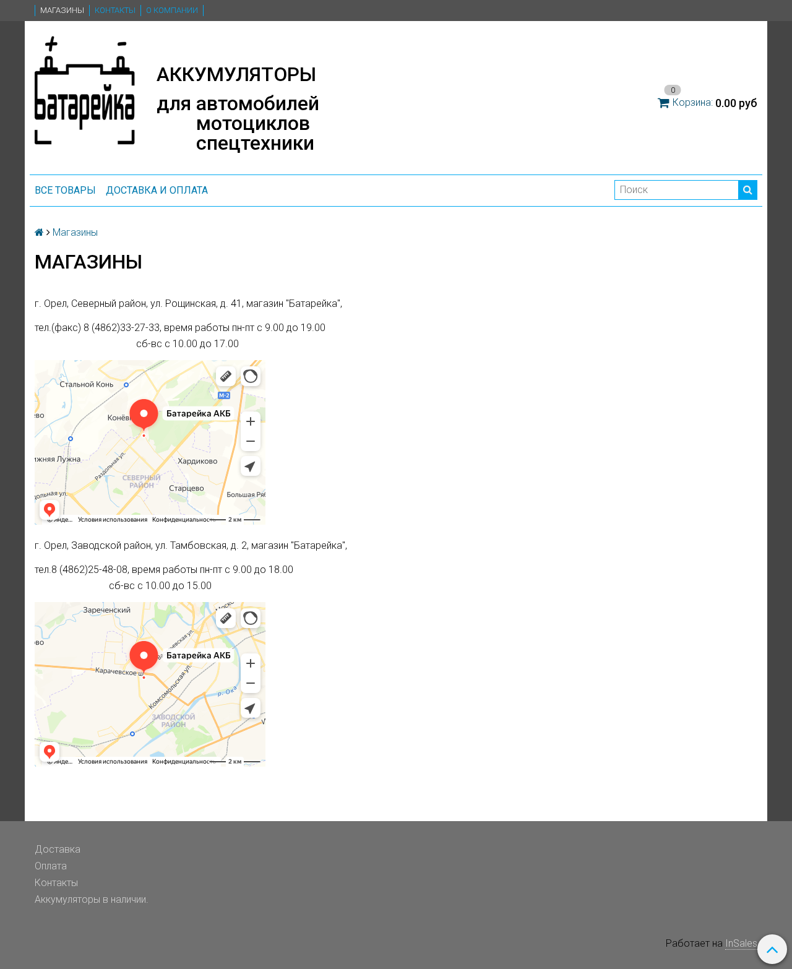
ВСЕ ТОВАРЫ (65, 190)
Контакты (115, 10)
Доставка (57, 849)
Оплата (51, 866)
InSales (741, 943)
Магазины (62, 10)
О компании (172, 10)
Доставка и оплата (157, 190)
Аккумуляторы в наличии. (91, 899)
